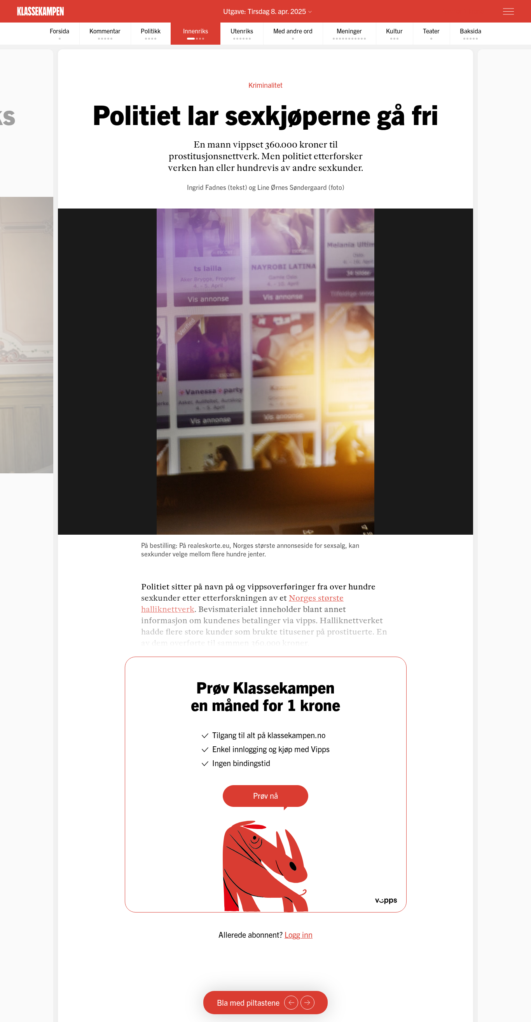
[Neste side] (307, 1003)
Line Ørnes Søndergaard (292, 187)
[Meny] (508, 11)
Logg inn (299, 934)
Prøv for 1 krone (462, 11)
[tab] (59, 34)
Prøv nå (265, 795)
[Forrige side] (291, 1003)
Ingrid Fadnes (206, 187)
